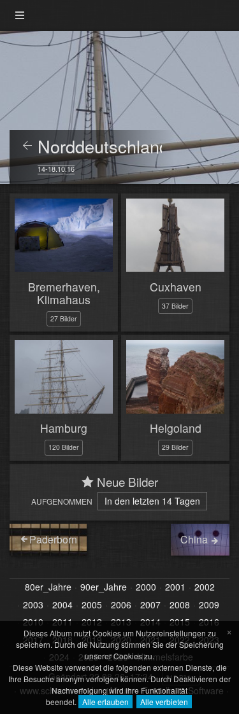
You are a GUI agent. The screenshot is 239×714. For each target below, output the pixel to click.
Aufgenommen (61, 501)
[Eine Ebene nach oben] (27, 146)
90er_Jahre (103, 587)
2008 (180, 605)
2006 (121, 605)
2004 (62, 605)
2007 (150, 605)
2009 (209, 605)
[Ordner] (20, 15)
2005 (92, 605)
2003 (33, 605)
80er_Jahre (48, 587)
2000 (146, 587)
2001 (175, 587)
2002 (204, 587)
